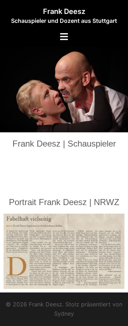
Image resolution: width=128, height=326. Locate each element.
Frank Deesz (64, 11)
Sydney (64, 313)
